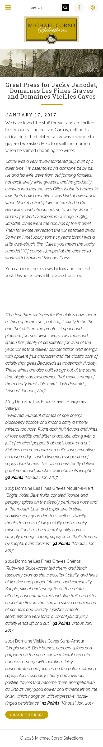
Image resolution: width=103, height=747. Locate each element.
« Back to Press (27, 714)
